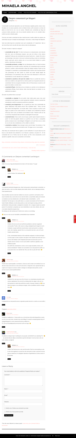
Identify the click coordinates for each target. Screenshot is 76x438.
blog (16, 20)
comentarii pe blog (15, 142)
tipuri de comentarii (40, 142)
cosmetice (53, 50)
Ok (52, 435)
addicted (8, 259)
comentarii (7, 142)
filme (51, 60)
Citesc (20, 12)
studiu (51, 77)
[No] (74, 436)
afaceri (52, 29)
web (51, 84)
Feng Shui (52, 109)
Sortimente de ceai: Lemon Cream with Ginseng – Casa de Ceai (19, 147)
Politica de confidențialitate (47, 12)
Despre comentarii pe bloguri (22, 18)
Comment (7, 374)
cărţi (51, 43)
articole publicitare (55, 31)
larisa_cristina (10, 159)
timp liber (52, 79)
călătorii (52, 38)
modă (51, 65)
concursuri (53, 48)
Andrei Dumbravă (10, 331)
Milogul (8, 313)
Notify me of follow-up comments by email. (17, 408)
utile (51, 81)
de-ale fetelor (53, 55)
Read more (57, 435)
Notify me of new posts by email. (14, 411)
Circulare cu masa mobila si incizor (59, 106)
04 (5, 18)
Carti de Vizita (54, 104)
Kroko (51, 113)
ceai (51, 45)
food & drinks (53, 62)
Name (6, 389)
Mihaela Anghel (19, 6)
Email (6, 395)
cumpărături (53, 53)
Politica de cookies (30, 12)
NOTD (52, 67)
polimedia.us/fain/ (11, 309)
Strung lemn (53, 118)
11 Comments (41, 145)
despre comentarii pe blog (27, 142)
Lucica (52, 133)
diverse (52, 57)
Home (5, 12)
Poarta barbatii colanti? (64, 137)
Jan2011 (4, 20)
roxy (7, 297)
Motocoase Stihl (54, 116)
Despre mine (12, 12)
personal (52, 69)
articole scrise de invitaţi (56, 33)
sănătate (52, 72)
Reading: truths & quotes (38, 150)
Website (6, 401)
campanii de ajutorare (56, 41)
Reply (3, 167)
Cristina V (9, 183)
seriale (52, 74)
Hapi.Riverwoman (55, 111)
